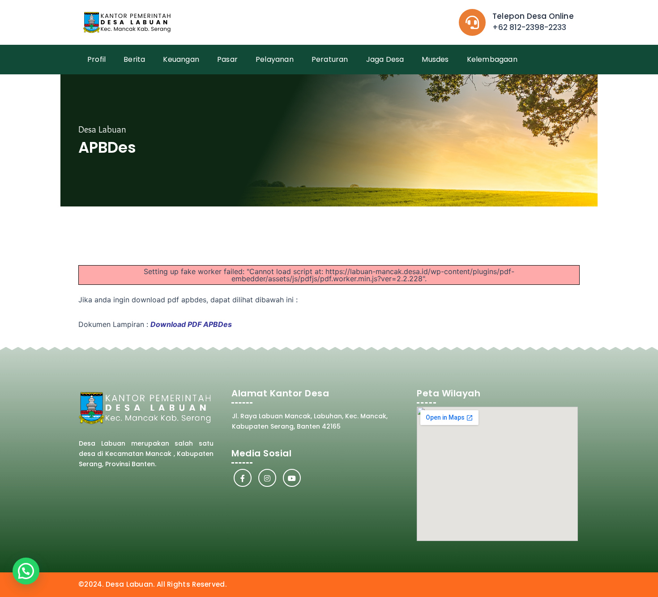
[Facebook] (243, 478)
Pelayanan (275, 59)
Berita (134, 59)
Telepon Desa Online (533, 16)
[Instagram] (267, 478)
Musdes (435, 59)
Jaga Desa (385, 59)
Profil (96, 59)
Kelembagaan (492, 59)
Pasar (227, 59)
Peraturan (330, 59)
